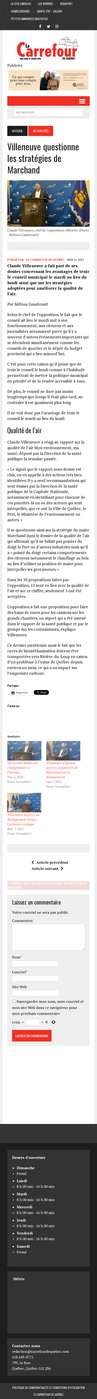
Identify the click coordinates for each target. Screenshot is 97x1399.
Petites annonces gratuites (29, 19)
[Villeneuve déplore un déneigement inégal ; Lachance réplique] (24, 802)
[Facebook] (40, 26)
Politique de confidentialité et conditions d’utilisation (48, 1388)
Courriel (19, 972)
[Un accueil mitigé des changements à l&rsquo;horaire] (24, 751)
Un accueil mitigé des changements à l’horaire (22, 767)
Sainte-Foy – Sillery (49, 11)
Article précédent (52, 862)
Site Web (19, 986)
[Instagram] (57, 26)
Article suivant (45, 868)
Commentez (22, 920)
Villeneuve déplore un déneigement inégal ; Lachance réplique (23, 819)
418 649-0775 (22, 1357)
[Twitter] (48, 26)
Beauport (66, 4)
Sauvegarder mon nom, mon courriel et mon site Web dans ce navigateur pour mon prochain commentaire (48, 1007)
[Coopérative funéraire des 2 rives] (48, 87)
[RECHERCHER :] (48, 112)
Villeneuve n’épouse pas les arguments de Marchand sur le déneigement (62, 770)
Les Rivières (45, 4)
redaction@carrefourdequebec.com (40, 1351)
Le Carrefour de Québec (45, 259)
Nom (16, 957)
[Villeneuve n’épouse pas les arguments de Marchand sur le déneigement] (63, 751)
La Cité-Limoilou (21, 4)
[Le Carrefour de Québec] (48, 48)
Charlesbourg (20, 11)
